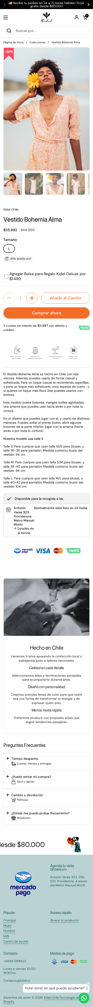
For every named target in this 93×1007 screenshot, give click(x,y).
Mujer (7, 925)
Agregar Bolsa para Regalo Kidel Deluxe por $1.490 (47, 276)
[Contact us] (84, 998)
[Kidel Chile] (46, 17)
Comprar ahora (46, 313)
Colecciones (37, 42)
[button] (85, 17)
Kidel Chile (51, 997)
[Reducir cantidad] (9, 298)
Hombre (9, 931)
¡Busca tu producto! (64, 920)
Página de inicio (13, 42)
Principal (9, 920)
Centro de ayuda (15, 941)
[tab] (24, 530)
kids (6, 936)
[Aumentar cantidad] (31, 298)
